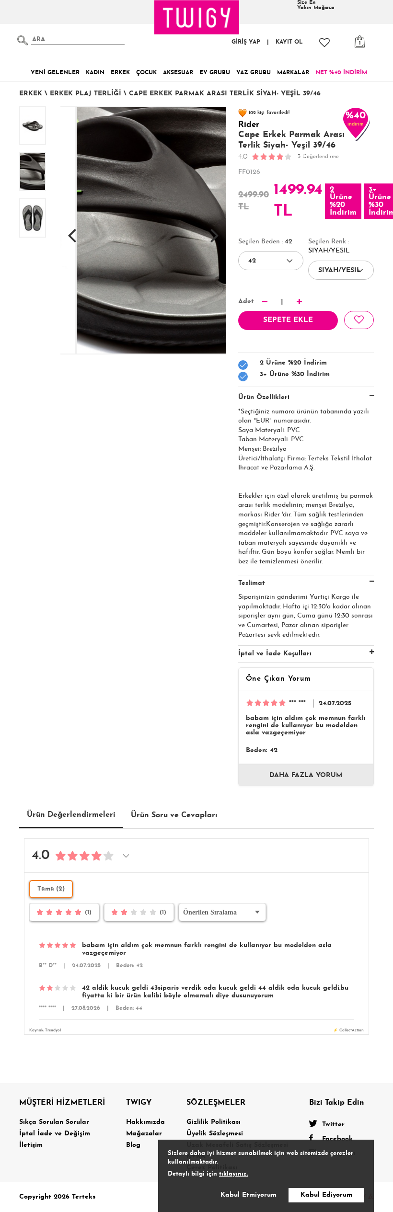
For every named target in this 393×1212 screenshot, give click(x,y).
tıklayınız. (233, 1174)
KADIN (95, 73)
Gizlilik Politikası (213, 1122)
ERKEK (120, 73)
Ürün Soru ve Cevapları (174, 815)
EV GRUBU (214, 73)
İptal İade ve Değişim (54, 1133)
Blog (133, 1145)
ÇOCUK (146, 73)
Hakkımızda (145, 1122)
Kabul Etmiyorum (248, 1195)
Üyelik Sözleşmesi (214, 1133)
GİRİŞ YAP (245, 42)
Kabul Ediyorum (326, 1195)
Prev (72, 230)
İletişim (31, 1145)
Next (214, 230)
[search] (22, 40)
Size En (316, 5)
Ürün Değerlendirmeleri (71, 815)
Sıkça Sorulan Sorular (54, 1122)
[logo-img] (197, 17)
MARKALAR (293, 73)
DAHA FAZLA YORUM (305, 775)
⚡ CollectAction (348, 1030)
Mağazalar (144, 1133)
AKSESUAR (178, 73)
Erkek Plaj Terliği (85, 93)
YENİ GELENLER (55, 73)
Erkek (30, 93)
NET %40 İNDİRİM (341, 73)
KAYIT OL (289, 42)
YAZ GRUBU (253, 73)
